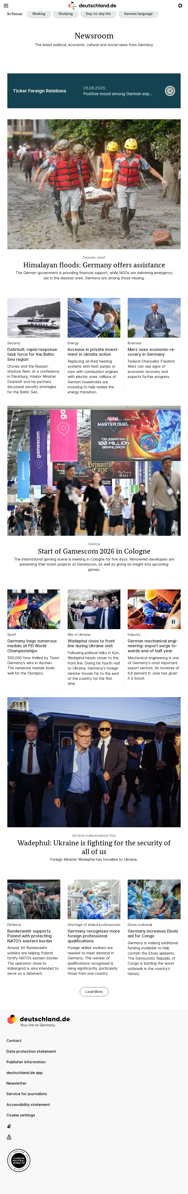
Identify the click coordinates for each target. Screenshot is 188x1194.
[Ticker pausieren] (170, 91)
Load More (94, 992)
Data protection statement (31, 1051)
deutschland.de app (24, 1072)
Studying (65, 14)
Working (38, 14)
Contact (14, 1040)
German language (138, 14)
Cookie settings (20, 1115)
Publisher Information (26, 1062)
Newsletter (16, 1083)
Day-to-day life (98, 14)
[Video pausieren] (173, 621)
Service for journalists (26, 1093)
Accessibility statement (28, 1104)
